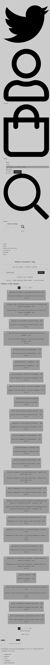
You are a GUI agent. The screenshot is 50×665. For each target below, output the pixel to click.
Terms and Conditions (10, 248)
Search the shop (25, 631)
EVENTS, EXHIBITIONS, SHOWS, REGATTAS (22, 280)
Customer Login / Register (25, 277)
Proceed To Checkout (31, 267)
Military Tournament (39, 280)
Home (5, 244)
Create (13, 651)
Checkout (17, 171)
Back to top (25, 634)
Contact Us (7, 250)
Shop (5, 246)
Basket (10, 171)
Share (9, 643)
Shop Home (8, 280)
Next (30, 287)
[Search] (22, 226)
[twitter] (26, 46)
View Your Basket (18, 267)
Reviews (6, 252)
